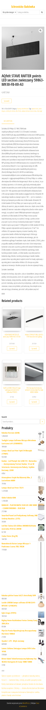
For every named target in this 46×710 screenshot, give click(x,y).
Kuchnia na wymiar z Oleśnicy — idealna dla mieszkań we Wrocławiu (23, 688)
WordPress (26, 703)
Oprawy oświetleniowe (23, 109)
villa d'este (18, 111)
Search (4, 417)
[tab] (10, 121)
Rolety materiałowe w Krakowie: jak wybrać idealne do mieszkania (22, 684)
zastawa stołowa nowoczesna (29, 111)
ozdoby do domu (10, 111)
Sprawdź (6, 101)
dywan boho (35, 109)
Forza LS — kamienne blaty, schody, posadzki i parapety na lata (21, 680)
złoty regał (39, 111)
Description (8, 121)
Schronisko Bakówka (23, 7)
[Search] (42, 421)
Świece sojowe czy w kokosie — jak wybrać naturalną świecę (21, 675)
